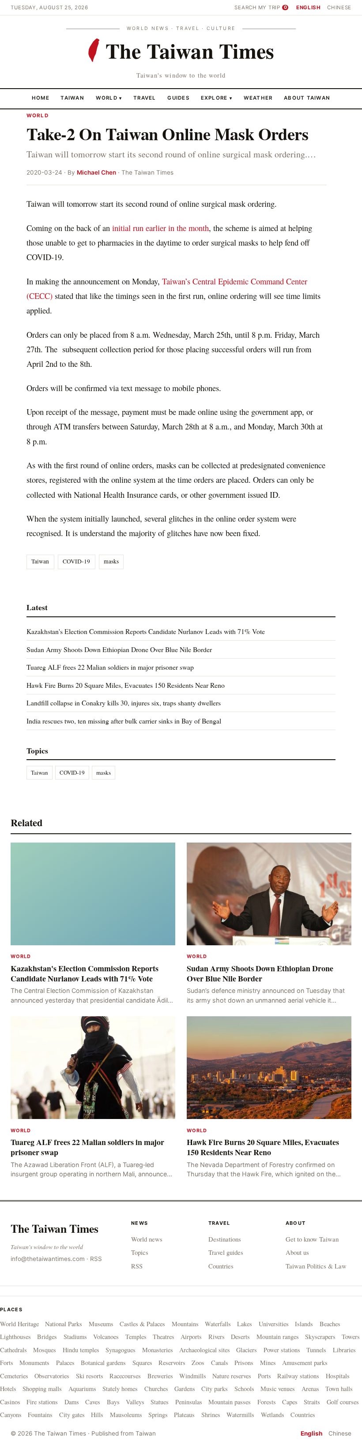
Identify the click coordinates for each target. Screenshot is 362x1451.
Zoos (198, 1362)
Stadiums (75, 1336)
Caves (92, 1402)
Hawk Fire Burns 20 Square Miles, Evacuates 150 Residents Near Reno (125, 685)
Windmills (192, 1376)
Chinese (339, 7)
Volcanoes (106, 1336)
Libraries (344, 1350)
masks (111, 561)
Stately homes (120, 1388)
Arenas (310, 1388)
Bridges (47, 1336)
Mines (268, 1362)
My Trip (272, 7)
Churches (156, 1388)
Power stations (282, 1350)
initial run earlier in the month (160, 227)
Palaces (65, 1362)
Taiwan (72, 98)
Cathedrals (13, 1350)
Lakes (244, 1324)
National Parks (63, 1324)
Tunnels (316, 1350)
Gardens (184, 1388)
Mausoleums (126, 1414)
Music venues (277, 1388)
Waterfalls (218, 1324)
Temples (136, 1336)
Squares (142, 1362)
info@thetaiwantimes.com (48, 1258)
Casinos (10, 1402)
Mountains (185, 1324)
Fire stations (42, 1402)
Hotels (8, 1388)
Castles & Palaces (142, 1324)
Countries (221, 1265)
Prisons (243, 1362)
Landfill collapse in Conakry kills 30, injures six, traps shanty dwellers (123, 702)
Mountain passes (229, 1402)
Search (245, 7)
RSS (96, 1258)
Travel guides (225, 1252)
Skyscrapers (320, 1336)
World (106, 98)
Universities (274, 1324)
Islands (304, 1324)
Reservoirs (171, 1362)
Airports (191, 1336)
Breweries (160, 1376)
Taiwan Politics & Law (316, 1265)
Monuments (34, 1362)
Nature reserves (231, 1376)
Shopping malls (42, 1388)
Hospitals (338, 1376)
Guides (178, 98)
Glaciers (246, 1350)
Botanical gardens (103, 1362)
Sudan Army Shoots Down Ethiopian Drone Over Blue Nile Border (119, 649)
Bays (113, 1402)
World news (146, 1239)
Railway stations (298, 1376)
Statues (160, 1402)
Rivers (216, 1336)
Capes (290, 1402)
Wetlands (272, 1414)
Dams (71, 1402)
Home (40, 98)
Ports (264, 1376)
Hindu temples (81, 1350)
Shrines (210, 1414)
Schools (244, 1388)
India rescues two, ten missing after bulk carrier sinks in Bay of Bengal (123, 720)
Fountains (40, 1414)
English (308, 7)
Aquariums (82, 1388)
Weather (258, 98)
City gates (72, 1414)
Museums (101, 1324)
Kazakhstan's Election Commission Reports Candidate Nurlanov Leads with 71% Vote (145, 631)
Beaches (330, 1324)
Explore (216, 98)
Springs (158, 1414)
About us (297, 1252)
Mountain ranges (277, 1336)
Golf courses (343, 1402)
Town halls (339, 1388)
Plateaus (184, 1414)
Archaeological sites (204, 1350)
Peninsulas (188, 1402)
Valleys (135, 1402)
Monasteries (157, 1350)
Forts (6, 1362)
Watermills (240, 1414)
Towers (351, 1336)
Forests (266, 1402)
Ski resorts (89, 1376)
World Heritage (19, 1324)
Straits (312, 1402)
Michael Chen (96, 172)
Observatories (51, 1376)
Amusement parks (305, 1362)
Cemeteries (14, 1376)
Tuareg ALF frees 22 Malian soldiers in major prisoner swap (110, 666)
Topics (139, 1252)
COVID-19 (76, 561)
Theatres (163, 1336)
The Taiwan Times (54, 1228)
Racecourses (125, 1376)
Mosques (44, 1350)
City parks (214, 1388)
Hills (97, 1414)
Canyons (11, 1414)
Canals (219, 1362)
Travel (144, 98)
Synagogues (121, 1350)
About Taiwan (307, 98)
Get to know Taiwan (312, 1239)
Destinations (224, 1239)
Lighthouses (15, 1336)
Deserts (240, 1336)
